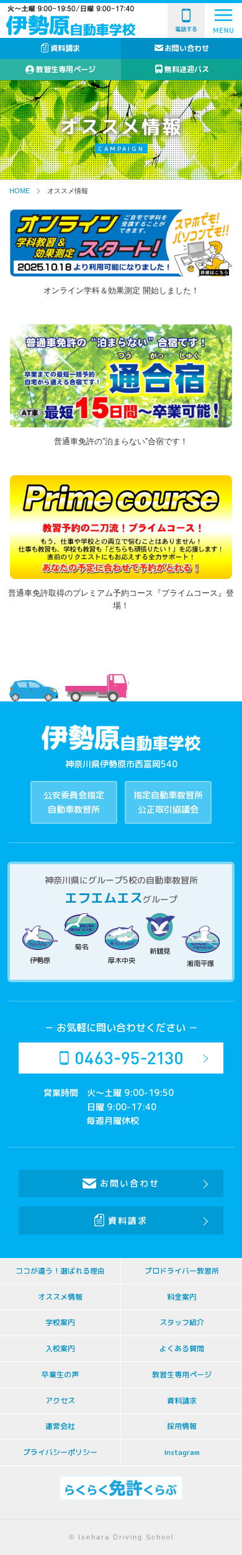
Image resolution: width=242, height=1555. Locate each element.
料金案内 (182, 1297)
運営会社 (60, 1426)
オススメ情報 (60, 1297)
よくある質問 (181, 1348)
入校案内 (60, 1348)
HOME (19, 190)
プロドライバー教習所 (182, 1270)
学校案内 (60, 1322)
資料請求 (65, 48)
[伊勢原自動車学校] (70, 26)
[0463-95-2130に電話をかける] (121, 1058)
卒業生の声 (60, 1374)
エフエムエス (104, 897)
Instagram (182, 1452)
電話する (186, 29)
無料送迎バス (186, 69)
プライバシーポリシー (60, 1452)
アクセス (60, 1400)
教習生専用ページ (66, 69)
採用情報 (182, 1426)
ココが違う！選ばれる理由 (60, 1270)
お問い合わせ (186, 48)
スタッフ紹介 (181, 1322)
